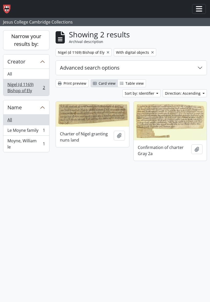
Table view (134, 83)
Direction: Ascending (183, 93)
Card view (107, 83)
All (9, 74)
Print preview (74, 83)
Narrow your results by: (26, 40)
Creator (16, 61)
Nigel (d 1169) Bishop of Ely (26, 87)
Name (14, 107)
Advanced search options (90, 67)
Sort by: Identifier (140, 93)
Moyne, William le (26, 144)
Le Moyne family (26, 131)
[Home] (9, 9)
